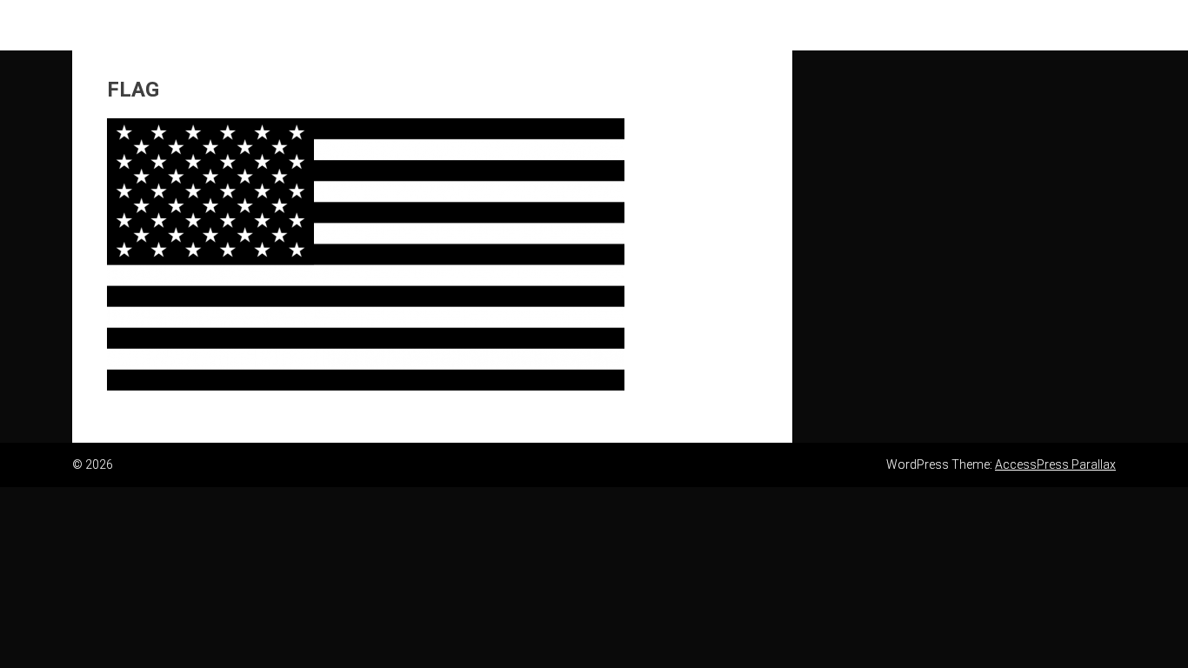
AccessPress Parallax (1055, 464)
